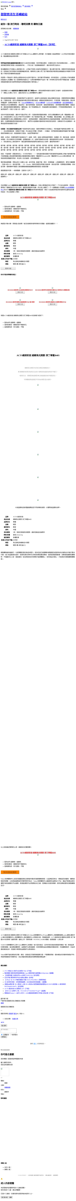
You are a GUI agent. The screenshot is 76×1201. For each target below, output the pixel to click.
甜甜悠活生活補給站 (14, 14)
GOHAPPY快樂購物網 (53, 102)
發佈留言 (3, 1037)
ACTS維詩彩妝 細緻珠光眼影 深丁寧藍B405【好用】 (30, 44)
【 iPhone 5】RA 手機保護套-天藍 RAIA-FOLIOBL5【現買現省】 (25, 980)
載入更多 (3, 1025)
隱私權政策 (48, 1175)
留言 (15, 1013)
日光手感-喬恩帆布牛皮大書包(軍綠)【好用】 (19, 977)
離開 (10, 1197)
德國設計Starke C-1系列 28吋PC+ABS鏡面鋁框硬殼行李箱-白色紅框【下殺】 (29, 993)
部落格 (6, 34)
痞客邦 (11, 1013)
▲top (2, 1022)
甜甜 (2, 1003)
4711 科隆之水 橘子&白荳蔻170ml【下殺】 (18, 971)
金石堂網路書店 (68, 102)
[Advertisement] (38, 1129)
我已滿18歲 (4, 1197)
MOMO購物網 (40, 102)
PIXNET (24, 1175)
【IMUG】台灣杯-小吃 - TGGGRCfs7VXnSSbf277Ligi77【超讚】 (25, 991)
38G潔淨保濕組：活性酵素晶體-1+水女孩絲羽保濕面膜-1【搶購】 (25, 982)
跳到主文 (4, 19)
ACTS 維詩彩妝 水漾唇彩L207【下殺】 (17, 988)
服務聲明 (55, 1175)
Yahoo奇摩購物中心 (28, 102)
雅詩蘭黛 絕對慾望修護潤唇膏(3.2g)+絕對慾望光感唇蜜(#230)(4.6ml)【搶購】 (29, 973)
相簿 (5, 32)
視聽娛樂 (16, 28)
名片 (5, 37)
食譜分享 (15, 1019)
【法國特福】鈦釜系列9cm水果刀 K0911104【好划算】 (22, 975)
